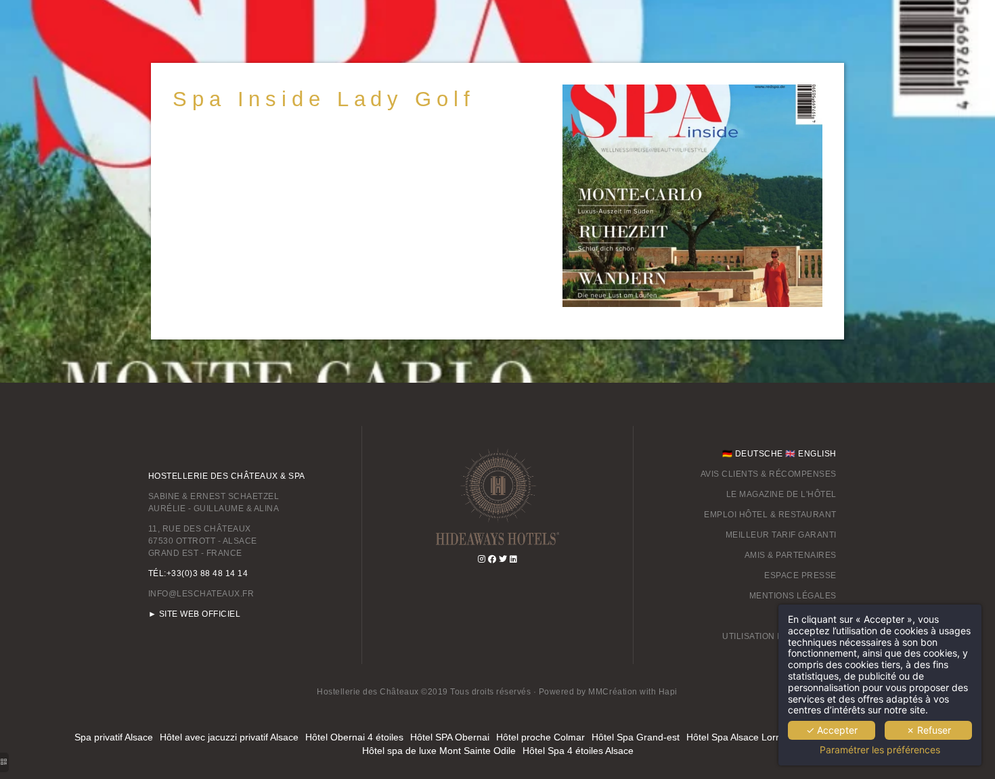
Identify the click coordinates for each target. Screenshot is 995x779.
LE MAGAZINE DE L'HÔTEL (781, 494)
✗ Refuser (928, 730)
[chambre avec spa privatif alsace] (497, 495)
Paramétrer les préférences (880, 750)
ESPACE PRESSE (800, 575)
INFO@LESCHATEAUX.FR (201, 593)
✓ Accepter (832, 730)
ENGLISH (817, 453)
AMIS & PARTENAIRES (791, 555)
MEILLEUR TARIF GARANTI (781, 535)
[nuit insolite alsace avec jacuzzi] (514, 559)
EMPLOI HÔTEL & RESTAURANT (770, 514)
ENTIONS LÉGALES (796, 595)
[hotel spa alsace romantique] (482, 559)
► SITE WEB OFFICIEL (194, 614)
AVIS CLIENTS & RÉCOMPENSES (769, 474)
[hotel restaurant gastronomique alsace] (492, 559)
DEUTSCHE (759, 453)
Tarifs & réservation (503, 152)
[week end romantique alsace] (503, 559)
